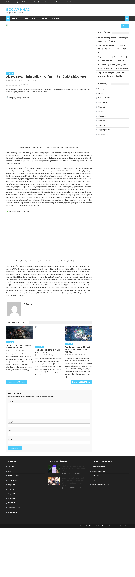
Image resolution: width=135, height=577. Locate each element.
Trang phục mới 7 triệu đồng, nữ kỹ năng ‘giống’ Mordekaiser (18, 382)
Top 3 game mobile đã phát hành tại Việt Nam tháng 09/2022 (77, 349)
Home (30, 2)
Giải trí (35, 18)
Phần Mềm (56, 18)
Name (10, 422)
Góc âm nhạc (18, 9)
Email (10, 430)
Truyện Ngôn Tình (104, 130)
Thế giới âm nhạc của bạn (100, 485)
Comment (12, 401)
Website (11, 439)
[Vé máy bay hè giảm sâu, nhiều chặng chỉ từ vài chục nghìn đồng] (54, 469)
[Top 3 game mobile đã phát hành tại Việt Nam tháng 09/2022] (78, 333)
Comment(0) (34, 80)
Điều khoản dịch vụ (48, 2)
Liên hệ (72, 2)
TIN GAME (45, 18)
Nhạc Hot (101, 107)
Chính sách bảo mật (62, 2)
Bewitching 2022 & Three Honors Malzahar (82, 382)
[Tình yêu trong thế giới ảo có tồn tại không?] (49, 335)
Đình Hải (77, 474)
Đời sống (25, 18)
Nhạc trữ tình (102, 116)
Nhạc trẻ (15, 18)
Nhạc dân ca (102, 102)
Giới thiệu (37, 2)
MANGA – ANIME (104, 98)
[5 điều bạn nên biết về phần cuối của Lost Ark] (19, 333)
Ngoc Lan (24, 80)
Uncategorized (103, 134)
